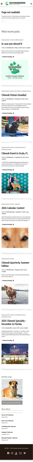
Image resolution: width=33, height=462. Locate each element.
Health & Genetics (19, 40)
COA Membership (10, 212)
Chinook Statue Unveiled (14, 94)
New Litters (6, 409)
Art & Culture (18, 91)
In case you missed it (12, 43)
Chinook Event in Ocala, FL (15, 153)
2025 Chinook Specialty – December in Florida (14, 322)
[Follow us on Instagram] (12, 452)
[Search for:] (16, 21)
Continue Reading (7, 57)
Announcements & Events (8, 40)
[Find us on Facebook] (8, 452)
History (29, 91)
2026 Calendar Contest (13, 207)
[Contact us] (20, 452)
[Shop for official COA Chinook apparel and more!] (24, 452)
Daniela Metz (9, 328)
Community (24, 91)
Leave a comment (26, 47)
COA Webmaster (10, 47)
